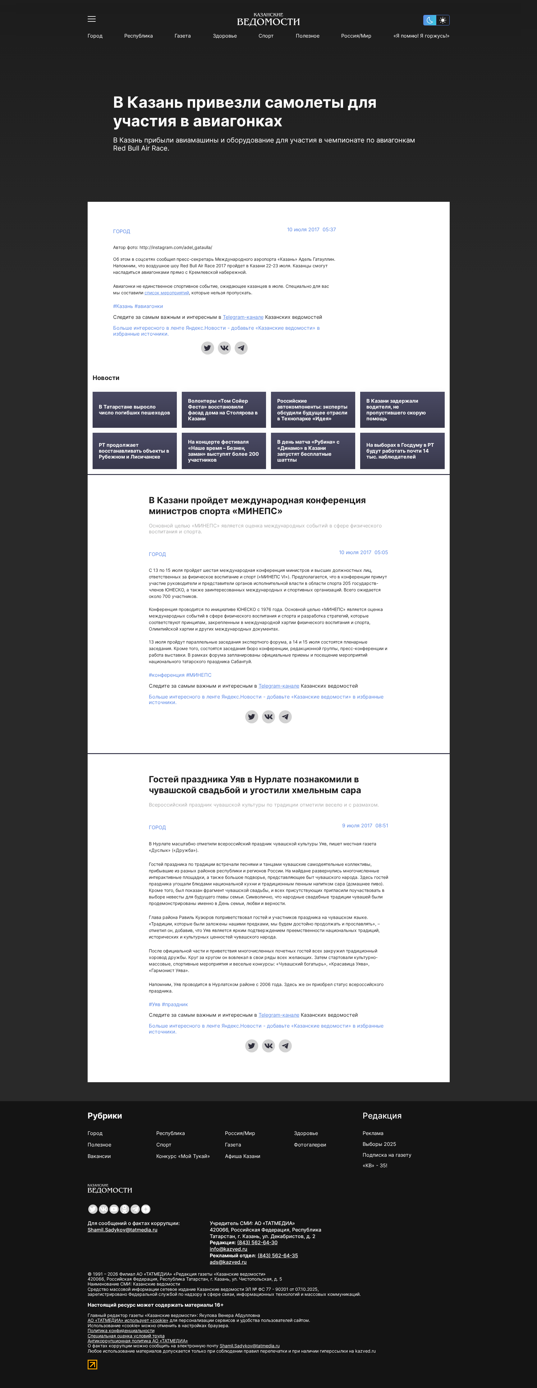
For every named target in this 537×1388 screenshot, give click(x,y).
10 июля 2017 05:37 (311, 230)
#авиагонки (149, 306)
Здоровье (225, 36)
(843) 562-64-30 (257, 1242)
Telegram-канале (243, 317)
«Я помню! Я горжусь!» (421, 36)
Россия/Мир (356, 36)
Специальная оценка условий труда (126, 1335)
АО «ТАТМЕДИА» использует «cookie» (128, 1320)
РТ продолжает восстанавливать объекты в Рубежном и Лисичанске (134, 451)
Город (95, 36)
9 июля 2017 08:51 (365, 826)
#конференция (167, 675)
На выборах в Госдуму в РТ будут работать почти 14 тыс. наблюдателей (400, 451)
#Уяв (155, 1004)
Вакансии (99, 1156)
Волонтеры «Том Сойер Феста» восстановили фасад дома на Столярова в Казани (223, 410)
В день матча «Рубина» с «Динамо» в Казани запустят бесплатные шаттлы (308, 451)
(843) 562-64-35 (278, 1255)
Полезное (307, 36)
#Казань (124, 306)
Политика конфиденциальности (121, 1330)
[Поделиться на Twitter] (207, 348)
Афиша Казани (242, 1156)
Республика (138, 36)
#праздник (175, 1004)
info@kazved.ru (228, 1249)
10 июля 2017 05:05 (363, 552)
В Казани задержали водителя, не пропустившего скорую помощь (396, 410)
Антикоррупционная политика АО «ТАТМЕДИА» (138, 1340)
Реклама (373, 1133)
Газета (183, 36)
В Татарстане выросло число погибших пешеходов (134, 410)
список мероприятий (167, 292)
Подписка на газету (387, 1155)
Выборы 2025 (379, 1144)
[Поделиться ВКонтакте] (224, 348)
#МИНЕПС (199, 675)
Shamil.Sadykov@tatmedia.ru (123, 1230)
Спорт (266, 36)
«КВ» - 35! (375, 1165)
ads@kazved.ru (228, 1262)
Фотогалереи (310, 1145)
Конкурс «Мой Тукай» (183, 1156)
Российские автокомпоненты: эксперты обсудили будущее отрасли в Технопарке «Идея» (312, 410)
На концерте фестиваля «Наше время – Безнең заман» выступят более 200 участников (223, 451)
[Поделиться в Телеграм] (241, 348)
